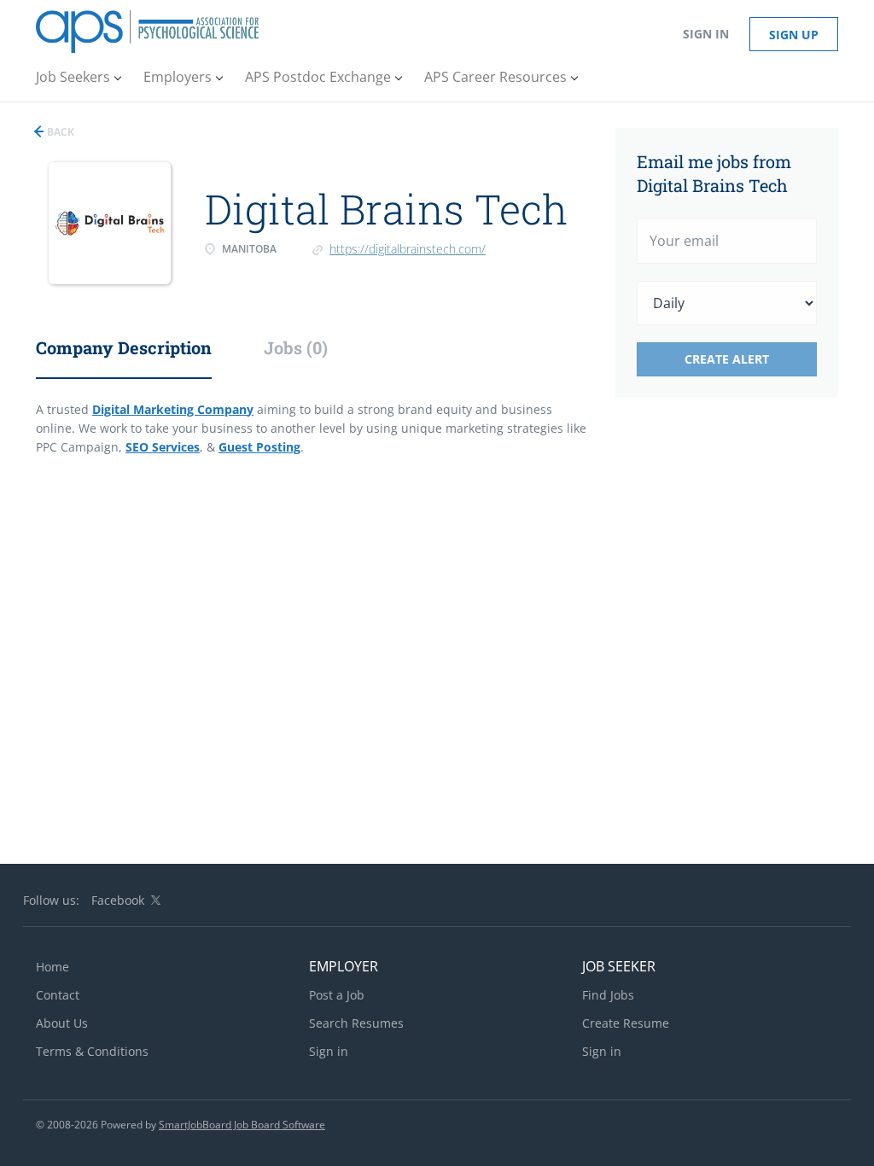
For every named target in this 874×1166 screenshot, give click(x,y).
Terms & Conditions (92, 1051)
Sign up (794, 34)
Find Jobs (608, 995)
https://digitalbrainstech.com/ (407, 249)
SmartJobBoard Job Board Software (242, 1124)
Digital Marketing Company (172, 409)
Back (59, 132)
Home (52, 967)
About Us (62, 1023)
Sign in (706, 34)
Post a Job (336, 995)
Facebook (117, 900)
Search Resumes (356, 1023)
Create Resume (625, 1023)
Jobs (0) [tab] (296, 347)
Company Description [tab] (124, 347)
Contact (57, 995)
